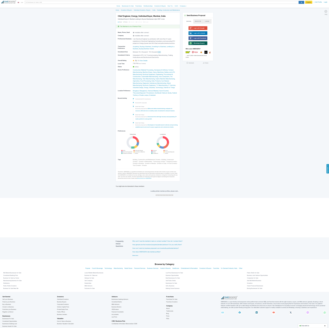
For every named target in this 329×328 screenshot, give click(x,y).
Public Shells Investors (10, 286)
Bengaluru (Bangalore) (140, 91)
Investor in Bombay (138, 163)
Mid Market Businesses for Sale (12, 272)
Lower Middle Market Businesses (94, 272)
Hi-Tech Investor (172, 163)
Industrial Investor (171, 161)
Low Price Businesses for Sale (174, 272)
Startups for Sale (89, 278)
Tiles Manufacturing (148, 79)
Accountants (115, 314)
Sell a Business (170, 286)
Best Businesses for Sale (173, 278)
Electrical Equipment (148, 74)
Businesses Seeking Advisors (120, 299)
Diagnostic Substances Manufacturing (154, 83)
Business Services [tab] (152, 268)
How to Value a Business (64, 321)
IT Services (171, 85)
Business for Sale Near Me (10, 288)
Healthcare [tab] (175, 268)
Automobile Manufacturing (149, 76)
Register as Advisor (7, 312)
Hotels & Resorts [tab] (165, 268)
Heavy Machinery (158, 72)
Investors (249, 283)
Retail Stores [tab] (128, 268)
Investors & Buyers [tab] (205, 268)
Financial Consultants (118, 312)
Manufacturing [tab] (118, 268)
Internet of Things (169, 87)
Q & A (176, 6)
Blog (167, 313)
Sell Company (89, 280)
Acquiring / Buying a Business (142, 46)
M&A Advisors (88, 286)
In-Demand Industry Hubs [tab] (229, 268)
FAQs (167, 318)
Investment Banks (117, 302)
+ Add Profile (317, 2)
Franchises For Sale (171, 299)
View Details (143, 60)
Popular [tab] (87, 268)
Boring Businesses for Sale (254, 288)
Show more (135, 255)
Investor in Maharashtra (145, 161)
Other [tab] (240, 268)
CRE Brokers (115, 309)
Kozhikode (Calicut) (161, 93)
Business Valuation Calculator (65, 323)
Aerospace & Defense (161, 70)
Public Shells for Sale (253, 272)
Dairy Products (156, 81)
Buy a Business (6, 304)
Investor (144, 165)
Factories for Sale (90, 288)
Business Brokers (116, 307)
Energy (146, 87)
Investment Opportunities (9, 321)
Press (167, 316)
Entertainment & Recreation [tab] (189, 268)
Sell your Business (7, 299)
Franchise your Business (9, 309)
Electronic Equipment (149, 85)
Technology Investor (159, 161)
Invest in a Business (8, 307)
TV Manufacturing (161, 85)
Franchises (138, 6)
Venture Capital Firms (63, 307)
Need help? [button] (327, 170)
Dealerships (88, 283)
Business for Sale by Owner (11, 278)
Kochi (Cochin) (164, 91)
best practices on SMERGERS (144, 178)
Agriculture (136, 81)
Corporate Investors (63, 304)
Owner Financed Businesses (255, 286)
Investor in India (161, 163)
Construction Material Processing (143, 70)
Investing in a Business (159, 46)
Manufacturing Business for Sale (12, 280)
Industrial (152, 87)
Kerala (170, 93)
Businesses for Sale (128, 6)
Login (325, 2)
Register (308, 2)
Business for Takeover (91, 275)
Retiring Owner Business (172, 288)
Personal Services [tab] (139, 268)
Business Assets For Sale (9, 326)
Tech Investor (137, 165)
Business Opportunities (172, 275)
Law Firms (114, 317)
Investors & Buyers (160, 6)
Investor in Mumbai (150, 163)
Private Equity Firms (62, 309)
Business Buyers (61, 302)
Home (118, 6)
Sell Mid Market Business (254, 280)
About (168, 308)
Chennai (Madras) (153, 91)
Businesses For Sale (8, 318)
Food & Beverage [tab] (97, 268)
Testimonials (169, 311)
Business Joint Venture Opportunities (257, 275)
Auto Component (164, 76)
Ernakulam (152, 95)
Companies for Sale (252, 278)
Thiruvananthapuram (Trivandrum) (143, 93)
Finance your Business (8, 302)
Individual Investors (63, 299)
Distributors (6, 283)
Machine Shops (147, 72)
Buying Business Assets (146, 49)
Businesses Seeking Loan (9, 323)
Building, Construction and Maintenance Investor (146, 159)
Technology (159, 87)
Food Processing (145, 81)
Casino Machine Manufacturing (165, 79)
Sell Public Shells (171, 280)
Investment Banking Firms (10, 275)
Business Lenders (62, 314)
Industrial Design (138, 87)
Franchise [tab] (216, 268)
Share (206, 63)
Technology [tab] (108, 268)
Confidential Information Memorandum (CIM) (124, 323)
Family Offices (61, 312)
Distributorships (148, 6)
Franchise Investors (172, 302)
